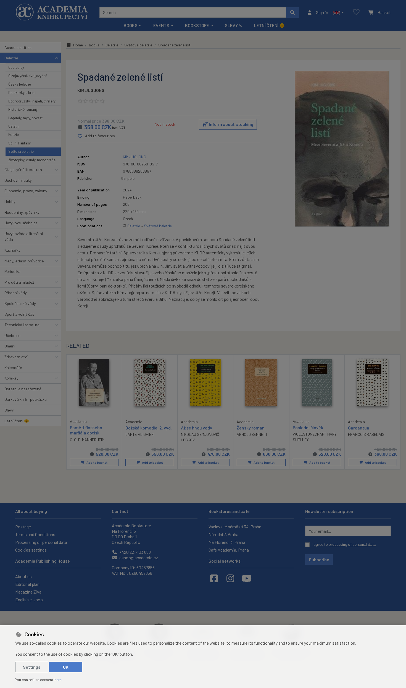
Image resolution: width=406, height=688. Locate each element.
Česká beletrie (19, 84)
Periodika (12, 271)
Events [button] (161, 25)
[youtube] (246, 578)
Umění (9, 346)
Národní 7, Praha (223, 534)
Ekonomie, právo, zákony (25, 190)
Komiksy (11, 378)
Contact (120, 511)
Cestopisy (16, 67)
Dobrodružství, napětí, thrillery (32, 101)
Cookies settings (31, 549)
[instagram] (230, 578)
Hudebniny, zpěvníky (21, 212)
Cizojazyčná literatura (23, 169)
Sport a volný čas (19, 314)
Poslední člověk (308, 427)
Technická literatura (21, 324)
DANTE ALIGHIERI (139, 434)
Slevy (9, 410)
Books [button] (131, 25)
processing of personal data (352, 544)
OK (65, 666)
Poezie (13, 134)
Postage (23, 526)
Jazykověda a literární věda (23, 236)
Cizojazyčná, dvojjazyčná (27, 75)
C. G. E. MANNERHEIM (87, 439)
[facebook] (214, 578)
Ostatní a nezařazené (22, 388)
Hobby (9, 201)
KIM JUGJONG (90, 90)
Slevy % (233, 25)
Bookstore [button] (197, 25)
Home (78, 45)
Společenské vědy (20, 303)
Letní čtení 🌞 (269, 25)
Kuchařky (12, 250)
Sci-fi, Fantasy (19, 143)
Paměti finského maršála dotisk (86, 430)
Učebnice (12, 335)
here (58, 679)
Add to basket (96, 462)
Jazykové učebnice (21, 222)
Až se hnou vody (196, 427)
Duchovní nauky (18, 180)
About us (23, 576)
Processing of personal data (41, 542)
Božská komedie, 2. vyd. (148, 427)
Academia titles (17, 47)
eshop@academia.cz (138, 557)
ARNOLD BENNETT (252, 434)
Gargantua (358, 427)
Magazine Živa (28, 591)
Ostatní (13, 126)
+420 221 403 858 (134, 552)
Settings (32, 666)
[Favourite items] (356, 12)
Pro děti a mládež (19, 282)
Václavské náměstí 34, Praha (235, 526)
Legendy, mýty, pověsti (25, 118)
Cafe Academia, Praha (229, 549)
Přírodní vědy (15, 292)
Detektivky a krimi (22, 92)
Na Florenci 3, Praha (227, 542)
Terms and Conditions (35, 534)
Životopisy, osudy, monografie (32, 160)
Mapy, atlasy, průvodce (24, 261)
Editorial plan (27, 584)
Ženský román (251, 427)
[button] (338, 12)
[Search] (292, 12)
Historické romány (23, 109)
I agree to (344, 544)
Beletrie (11, 58)
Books (94, 45)
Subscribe (319, 559)
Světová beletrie (21, 151)
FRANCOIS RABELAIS (366, 434)
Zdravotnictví (16, 356)
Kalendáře (13, 367)
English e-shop (29, 599)
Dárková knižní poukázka (25, 399)
